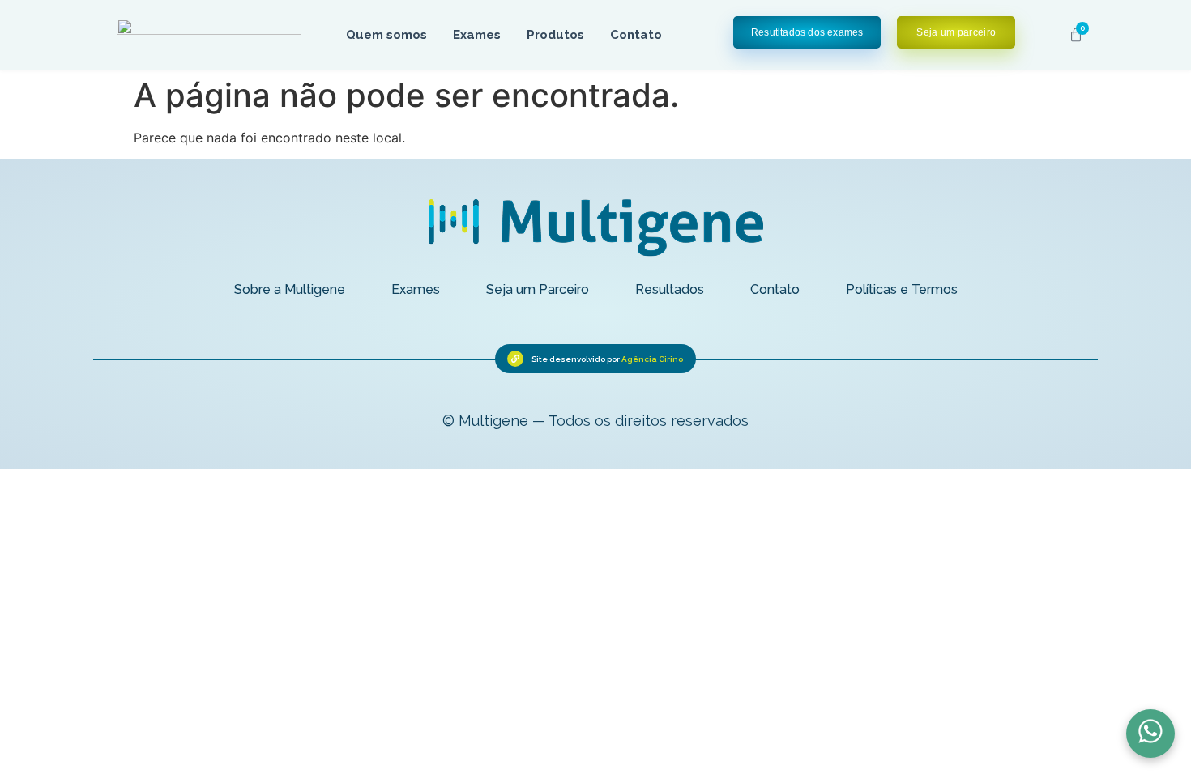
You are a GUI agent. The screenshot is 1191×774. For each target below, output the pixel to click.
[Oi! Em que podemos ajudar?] (1150, 733)
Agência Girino (652, 359)
